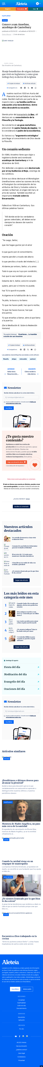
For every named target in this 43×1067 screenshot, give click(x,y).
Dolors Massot (6, 34)
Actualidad (21, 1000)
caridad (6, 840)
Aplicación (21, 1020)
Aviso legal (21, 1053)
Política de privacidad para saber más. (21, 402)
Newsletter (21, 1017)
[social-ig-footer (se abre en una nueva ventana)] (27, 1036)
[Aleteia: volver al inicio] (21, 4)
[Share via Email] (32, 88)
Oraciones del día (14, 689)
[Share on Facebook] (21, 88)
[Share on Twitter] (28, 88)
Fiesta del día (12, 667)
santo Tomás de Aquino (25, 128)
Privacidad (21, 1060)
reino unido (23, 359)
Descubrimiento (21, 1008)
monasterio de (25, 114)
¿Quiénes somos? (21, 1050)
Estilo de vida (22, 1005)
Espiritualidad (6, 16)
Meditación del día (15, 674)
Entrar (28, 499)
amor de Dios (8, 877)
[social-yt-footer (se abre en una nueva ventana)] (16, 1036)
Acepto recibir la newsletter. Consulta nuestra (21, 402)
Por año (21, 1029)
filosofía (6, 359)
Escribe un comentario (21, 506)
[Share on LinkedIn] (25, 88)
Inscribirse (9, 408)
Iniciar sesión (27, 989)
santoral (33, 359)
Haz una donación (21, 1046)
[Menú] (8, 3)
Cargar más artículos (21, 580)
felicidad (6, 759)
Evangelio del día (14, 681)
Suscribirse (15, 989)
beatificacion (8, 802)
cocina (6, 915)
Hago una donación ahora (15, 462)
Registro (8, 9)
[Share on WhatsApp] (35, 88)
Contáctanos (22, 1057)
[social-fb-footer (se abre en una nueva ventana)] (19, 1036)
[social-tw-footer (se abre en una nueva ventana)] (23, 1036)
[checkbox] (4, 402)
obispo (14, 359)
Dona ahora (20, 9)
